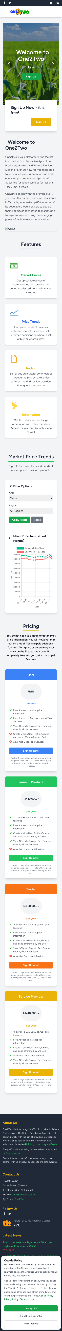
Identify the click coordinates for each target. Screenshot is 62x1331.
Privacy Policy (11, 1299)
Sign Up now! (31, 750)
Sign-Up (31, 76)
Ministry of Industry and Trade (41, 1144)
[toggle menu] (57, 11)
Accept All (31, 1308)
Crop (11, 492)
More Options (31, 1323)
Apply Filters (19, 519)
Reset (37, 519)
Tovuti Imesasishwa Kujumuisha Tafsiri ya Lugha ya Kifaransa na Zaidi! (27, 1244)
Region (13, 505)
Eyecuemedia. (13, 1153)
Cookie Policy (46, 1295)
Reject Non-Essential (31, 1316)
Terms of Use (27, 1299)
